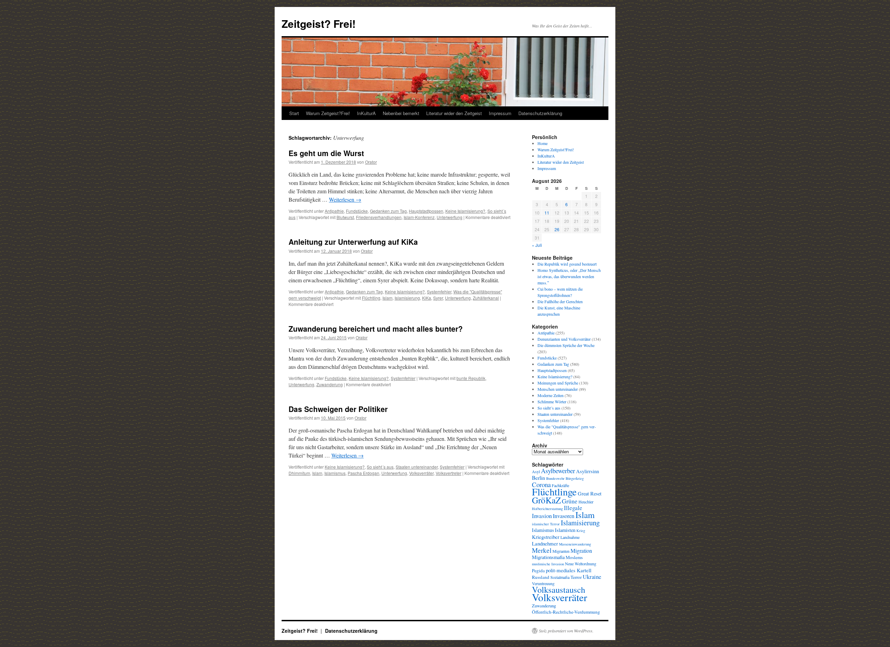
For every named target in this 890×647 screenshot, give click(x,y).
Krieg (580, 530)
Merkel (541, 550)
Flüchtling (371, 298)
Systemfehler (439, 291)
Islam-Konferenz (419, 217)
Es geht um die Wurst (326, 153)
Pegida (538, 570)
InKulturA (366, 113)
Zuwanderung (329, 384)
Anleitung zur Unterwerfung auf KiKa (353, 241)
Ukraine (592, 577)
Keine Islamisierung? (465, 211)
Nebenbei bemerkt (401, 113)
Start (294, 113)
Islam (387, 298)
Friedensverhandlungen (379, 217)
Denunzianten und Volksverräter (564, 339)
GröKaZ (546, 500)
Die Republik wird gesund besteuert (567, 264)
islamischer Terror (546, 523)
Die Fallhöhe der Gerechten (560, 301)
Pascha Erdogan (363, 473)
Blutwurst (345, 217)
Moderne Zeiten (550, 395)
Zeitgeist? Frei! (319, 23)
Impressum (500, 113)
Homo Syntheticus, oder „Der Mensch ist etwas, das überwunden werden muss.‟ (569, 276)
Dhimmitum (299, 473)
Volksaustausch (558, 589)
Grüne (569, 501)
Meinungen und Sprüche (557, 383)
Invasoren (563, 516)
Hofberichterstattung (547, 508)
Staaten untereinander (417, 467)
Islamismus (335, 473)
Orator (371, 162)
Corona (541, 484)
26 (557, 229)
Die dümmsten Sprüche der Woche (565, 345)
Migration (581, 550)
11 (546, 213)
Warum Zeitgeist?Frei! (328, 113)
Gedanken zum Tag (388, 211)
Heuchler (585, 501)
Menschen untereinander (557, 389)
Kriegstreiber (545, 536)
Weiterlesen (345, 199)
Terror (576, 577)
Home (542, 143)
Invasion (542, 516)
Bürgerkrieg (575, 478)
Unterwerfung (449, 217)
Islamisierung (407, 298)
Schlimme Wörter (551, 401)
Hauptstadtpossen (426, 211)
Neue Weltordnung (580, 563)
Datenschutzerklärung (540, 113)
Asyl (536, 471)
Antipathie (334, 211)
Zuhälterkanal (486, 298)
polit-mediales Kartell (568, 570)
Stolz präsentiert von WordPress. (566, 630)
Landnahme (570, 537)
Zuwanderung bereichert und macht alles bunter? (376, 328)
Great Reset (589, 493)
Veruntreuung (543, 583)
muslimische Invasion (548, 563)
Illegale (573, 508)
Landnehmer (545, 543)
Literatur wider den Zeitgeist (454, 113)
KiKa (426, 298)
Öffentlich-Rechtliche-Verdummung (566, 612)
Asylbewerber (558, 471)
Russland (540, 577)
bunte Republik (470, 378)
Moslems (574, 557)
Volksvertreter (448, 473)
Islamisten (565, 530)
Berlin (538, 477)
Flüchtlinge (554, 491)
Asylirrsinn (587, 471)
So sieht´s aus (380, 467)
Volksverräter (421, 473)
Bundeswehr (555, 478)
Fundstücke (357, 211)
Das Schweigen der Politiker (338, 409)
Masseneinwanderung (575, 544)
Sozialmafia (559, 577)
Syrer (438, 298)
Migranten (560, 551)
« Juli (537, 245)
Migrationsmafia (548, 557)
